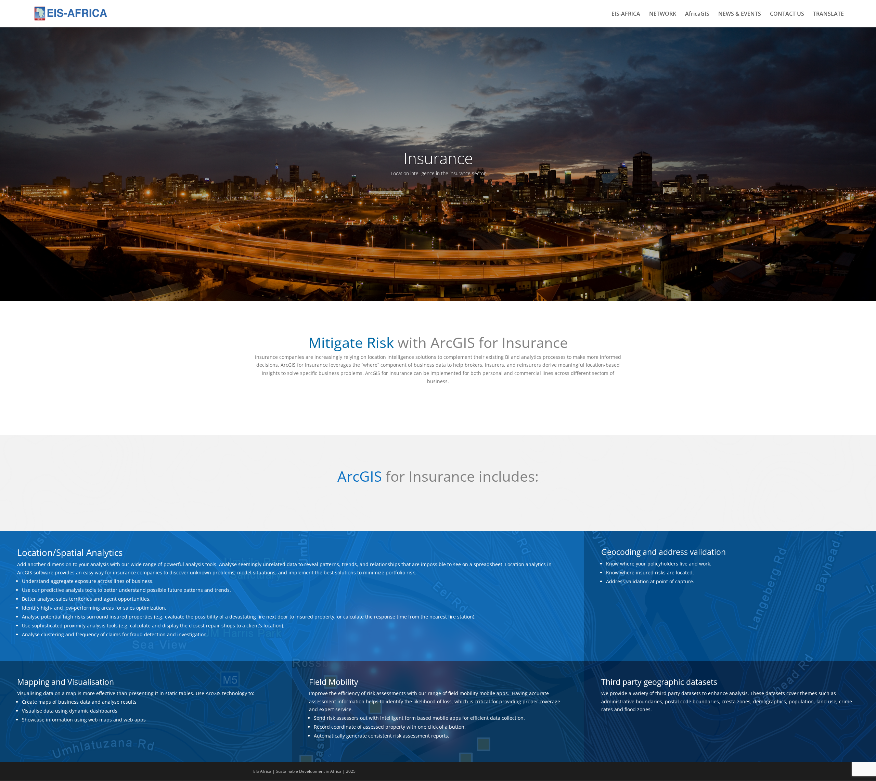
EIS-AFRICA (625, 14)
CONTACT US (787, 14)
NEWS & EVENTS (739, 14)
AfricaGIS (697, 14)
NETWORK (662, 14)
